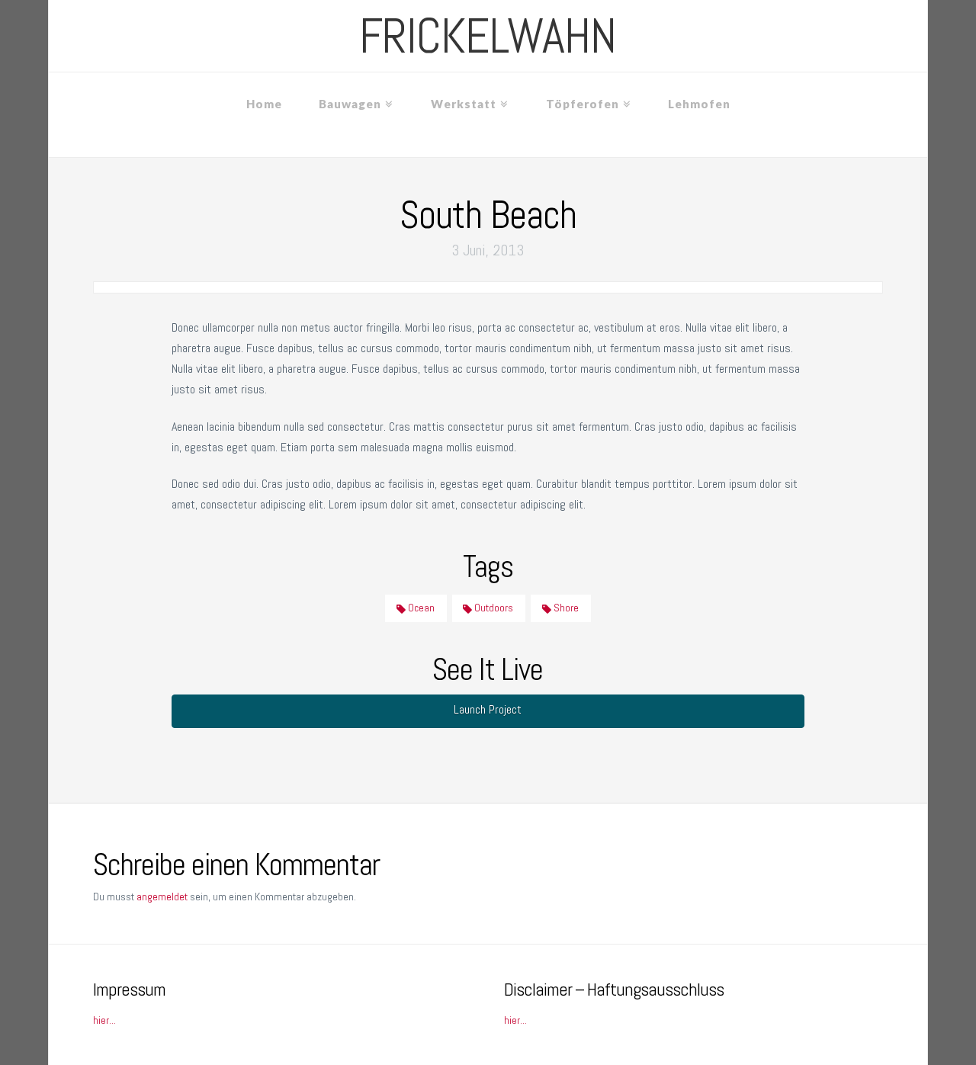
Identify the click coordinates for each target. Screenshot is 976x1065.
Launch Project (488, 709)
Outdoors (492, 607)
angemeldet (162, 896)
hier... (104, 1020)
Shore (565, 607)
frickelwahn (487, 35)
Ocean (420, 607)
